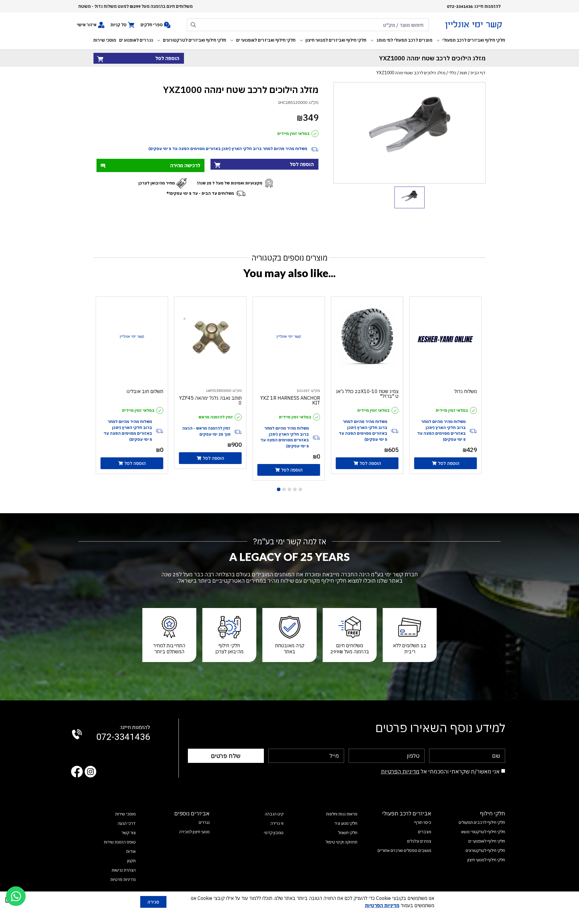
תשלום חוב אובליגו (145, 391)
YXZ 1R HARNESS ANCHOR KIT (291, 400)
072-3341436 (123, 733)
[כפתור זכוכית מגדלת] (193, 25)
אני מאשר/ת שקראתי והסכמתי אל (440, 771)
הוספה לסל (167, 58)
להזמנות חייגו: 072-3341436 (474, 6)
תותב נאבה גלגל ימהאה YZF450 (211, 400)
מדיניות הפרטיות (400, 771)
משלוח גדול (466, 391)
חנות (463, 72)
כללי (452, 72)
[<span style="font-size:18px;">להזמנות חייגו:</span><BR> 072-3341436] (77, 734)
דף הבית (478, 72)
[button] (470, 40)
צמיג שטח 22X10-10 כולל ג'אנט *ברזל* (368, 393)
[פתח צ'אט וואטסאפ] (16, 896)
